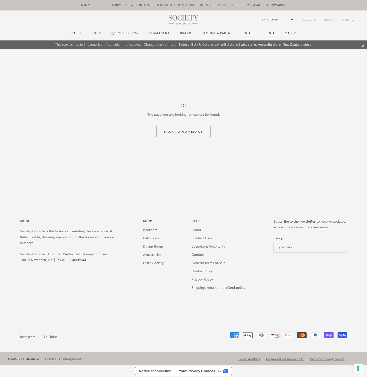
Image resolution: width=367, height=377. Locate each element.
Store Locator (282, 33)
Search (329, 19)
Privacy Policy (202, 279)
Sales (76, 33)
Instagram (27, 337)
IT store (183, 44)
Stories (252, 33)
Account (310, 19)
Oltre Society (153, 263)
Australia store (269, 44)
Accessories (152, 255)
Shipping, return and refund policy (218, 288)
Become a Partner (218, 33)
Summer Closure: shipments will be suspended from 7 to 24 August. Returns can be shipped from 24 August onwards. (183, 5)
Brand (185, 33)
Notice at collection (155, 371)
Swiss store (247, 44)
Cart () (349, 19)
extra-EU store (226, 44)
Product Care (201, 238)
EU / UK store (202, 44)
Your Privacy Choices (197, 371)
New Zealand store (297, 44)
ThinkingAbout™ (71, 359)
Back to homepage (183, 131)
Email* (278, 239)
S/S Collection (125, 33)
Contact (197, 255)
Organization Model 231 (285, 359)
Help (195, 221)
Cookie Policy (202, 271)
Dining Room (153, 246)
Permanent (159, 33)
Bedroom (150, 230)
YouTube (50, 337)
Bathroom (151, 238)
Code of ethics (249, 359)
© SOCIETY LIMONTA (23, 359)
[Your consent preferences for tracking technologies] (358, 368)
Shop (147, 221)
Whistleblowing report (327, 359)
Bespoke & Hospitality (208, 246)
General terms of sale (208, 263)
